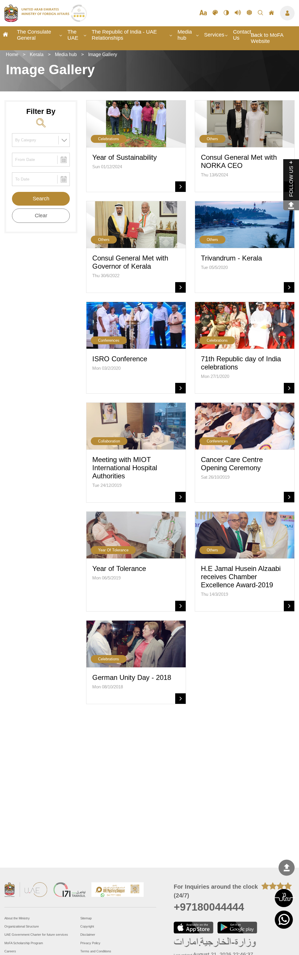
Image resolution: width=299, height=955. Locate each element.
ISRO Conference (119, 359)
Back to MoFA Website (267, 38)
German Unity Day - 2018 (131, 677)
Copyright (87, 926)
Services (214, 35)
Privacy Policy (90, 943)
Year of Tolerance (119, 568)
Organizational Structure (21, 926)
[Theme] (215, 13)
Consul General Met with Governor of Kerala (130, 262)
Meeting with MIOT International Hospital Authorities (124, 468)
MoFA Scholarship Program (23, 943)
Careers (10, 951)
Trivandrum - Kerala (231, 258)
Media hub (185, 35)
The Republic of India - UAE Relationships (124, 35)
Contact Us (242, 35)
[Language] (249, 13)
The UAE (72, 35)
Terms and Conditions (95, 951)
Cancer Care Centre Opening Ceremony (232, 464)
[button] (284, 898)
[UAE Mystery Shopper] (117, 890)
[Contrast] (226, 13)
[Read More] (180, 186)
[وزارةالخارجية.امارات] (215, 943)
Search (41, 199)
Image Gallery (102, 54)
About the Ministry (17, 918)
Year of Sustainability (124, 157)
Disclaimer (87, 934)
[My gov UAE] (69, 890)
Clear (41, 215)
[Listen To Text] (238, 13)
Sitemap (86, 918)
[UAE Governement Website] (26, 890)
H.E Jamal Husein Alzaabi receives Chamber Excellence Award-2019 (241, 577)
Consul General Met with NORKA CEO (239, 161)
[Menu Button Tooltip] (287, 13)
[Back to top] (287, 868)
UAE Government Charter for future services (36, 934)
